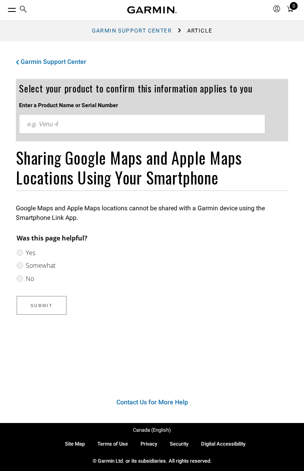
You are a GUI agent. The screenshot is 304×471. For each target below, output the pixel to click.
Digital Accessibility (223, 444)
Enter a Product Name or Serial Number (68, 105)
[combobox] (142, 124)
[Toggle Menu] (5, 8)
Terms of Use (112, 444)
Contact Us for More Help (152, 402)
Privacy (149, 444)
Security (179, 444)
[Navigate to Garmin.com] (152, 10)
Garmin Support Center (132, 30)
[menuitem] (23, 10)
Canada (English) (152, 430)
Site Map (75, 444)
